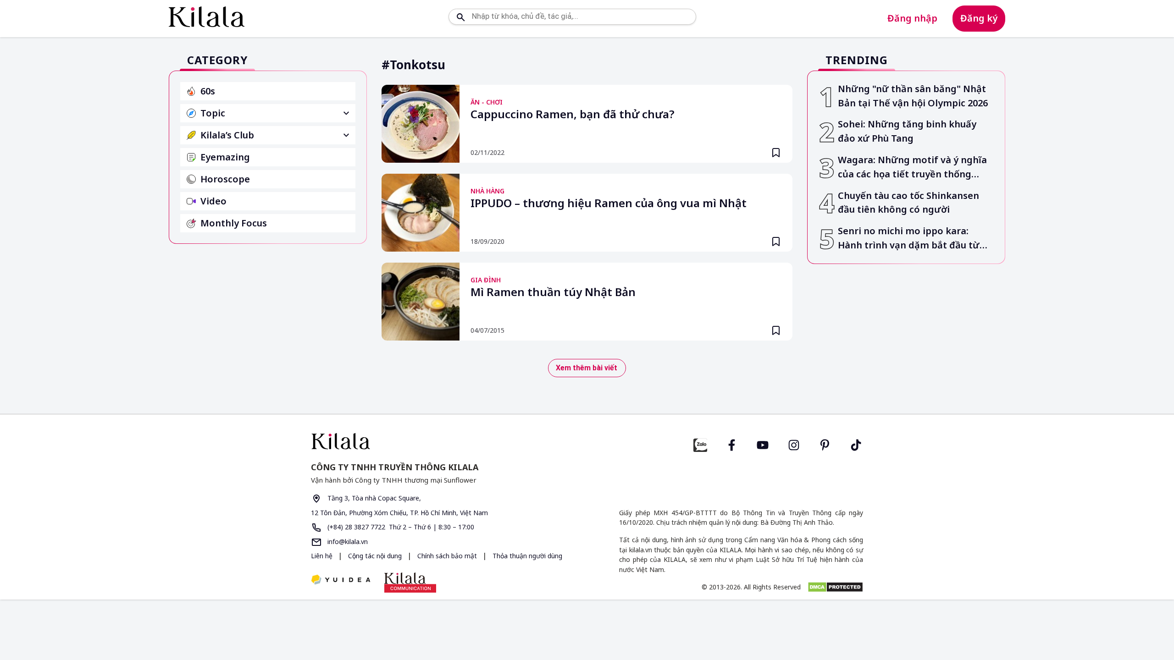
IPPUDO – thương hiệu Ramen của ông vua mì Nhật (609, 203)
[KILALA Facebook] (700, 444)
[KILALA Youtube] (763, 444)
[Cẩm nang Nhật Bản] (445, 441)
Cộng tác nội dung (376, 555)
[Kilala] (206, 16)
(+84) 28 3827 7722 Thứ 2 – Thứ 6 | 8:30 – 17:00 (400, 526)
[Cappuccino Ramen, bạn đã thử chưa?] (421, 124)
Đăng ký (978, 18)
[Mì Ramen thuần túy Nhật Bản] (421, 302)
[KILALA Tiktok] (856, 444)
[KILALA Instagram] (794, 444)
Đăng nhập (912, 18)
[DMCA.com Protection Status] (835, 587)
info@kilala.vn (347, 541)
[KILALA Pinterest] (825, 444)
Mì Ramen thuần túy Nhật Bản (553, 292)
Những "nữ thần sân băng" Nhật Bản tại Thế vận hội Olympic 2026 (913, 95)
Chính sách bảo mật (448, 555)
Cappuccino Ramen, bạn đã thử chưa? (573, 114)
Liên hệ (321, 555)
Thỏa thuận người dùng (527, 555)
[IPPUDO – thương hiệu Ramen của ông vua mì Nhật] (421, 213)
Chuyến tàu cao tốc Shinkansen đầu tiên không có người (908, 202)
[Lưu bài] (775, 152)
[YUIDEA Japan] (341, 580)
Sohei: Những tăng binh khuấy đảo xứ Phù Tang (907, 131)
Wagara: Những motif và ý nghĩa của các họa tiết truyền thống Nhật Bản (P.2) (912, 168)
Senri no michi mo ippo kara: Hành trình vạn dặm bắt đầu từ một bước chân (909, 239)
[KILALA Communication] (410, 582)
